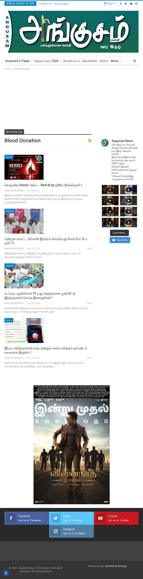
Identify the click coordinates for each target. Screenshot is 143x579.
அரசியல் (9, 211)
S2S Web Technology (116, 566)
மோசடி (9, 320)
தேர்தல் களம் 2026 (46, 61)
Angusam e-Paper (17, 61)
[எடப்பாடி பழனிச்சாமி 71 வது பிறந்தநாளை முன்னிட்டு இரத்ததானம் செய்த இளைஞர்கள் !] (24, 275)
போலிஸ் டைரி (71, 61)
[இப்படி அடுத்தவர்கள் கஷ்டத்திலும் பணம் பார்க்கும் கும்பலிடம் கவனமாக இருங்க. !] (24, 330)
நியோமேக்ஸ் (89, 61)
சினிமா (104, 61)
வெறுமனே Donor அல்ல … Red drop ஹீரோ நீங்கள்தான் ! (43, 185)
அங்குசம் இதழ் (61, 3)
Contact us (45, 3)
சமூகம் (9, 157)
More (114, 61)
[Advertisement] (71, 99)
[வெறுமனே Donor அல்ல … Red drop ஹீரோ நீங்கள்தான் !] (24, 167)
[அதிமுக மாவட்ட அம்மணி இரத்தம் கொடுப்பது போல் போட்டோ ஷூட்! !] (24, 221)
